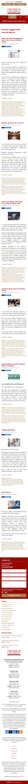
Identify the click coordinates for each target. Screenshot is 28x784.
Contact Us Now (14, 595)
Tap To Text (20, 4)
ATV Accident (7, 101)
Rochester (8, 114)
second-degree (16, 114)
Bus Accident (6, 619)
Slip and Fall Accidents (8, 610)
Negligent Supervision (6, 181)
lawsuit (4, 252)
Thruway (8, 115)
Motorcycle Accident (14, 104)
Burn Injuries (6, 492)
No (7, 592)
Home (4, 17)
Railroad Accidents (15, 106)
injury (20, 111)
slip (20, 114)
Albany (6, 108)
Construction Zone (14, 102)
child (8, 109)
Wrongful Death (23, 543)
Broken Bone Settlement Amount (10, 640)
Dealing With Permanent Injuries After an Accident (13, 365)
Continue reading (7, 98)
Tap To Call (7, 4)
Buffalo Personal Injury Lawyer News (14, 11)
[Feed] (20, 731)
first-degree (16, 111)
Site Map (14, 753)
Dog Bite (19, 102)
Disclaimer (14, 748)
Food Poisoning (5, 180)
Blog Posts (14, 758)
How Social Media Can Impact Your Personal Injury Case (12, 202)
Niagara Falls (14, 112)
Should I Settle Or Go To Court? (13, 123)
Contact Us (14, 755)
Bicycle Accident (14, 101)
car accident (4, 109)
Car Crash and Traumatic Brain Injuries (12, 636)
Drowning (24, 102)
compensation (12, 109)
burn (24, 108)
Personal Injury (18, 105)
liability (3, 112)
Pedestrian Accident (10, 105)
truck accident (17, 115)
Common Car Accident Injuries (9, 645)
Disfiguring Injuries (8, 430)
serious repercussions (11, 250)
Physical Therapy (18, 113)
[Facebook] (7, 731)
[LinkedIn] (14, 731)
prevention (4, 114)
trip (13, 115)
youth (23, 115)
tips (11, 115)
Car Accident (7, 102)
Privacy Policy (14, 751)
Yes (4, 592)
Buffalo (21, 108)
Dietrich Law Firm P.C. (18, 776)
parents (7, 113)
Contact (12, 17)
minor (11, 112)
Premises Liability (5, 182)
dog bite (16, 109)
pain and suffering (15, 419)
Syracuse (23, 114)
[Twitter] (10, 731)
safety (12, 114)
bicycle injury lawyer (16, 108)
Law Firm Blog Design (14, 782)
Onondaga (20, 112)
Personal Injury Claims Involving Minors (13, 289)
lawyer (22, 111)
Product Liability (8, 106)
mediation (7, 112)
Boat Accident (20, 101)
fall (10, 111)
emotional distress (5, 111)
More (20, 17)
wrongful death (23, 193)
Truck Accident (9, 107)
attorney (9, 108)
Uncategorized (16, 107)
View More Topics (6, 629)
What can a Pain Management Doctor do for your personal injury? (12, 40)
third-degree (4, 115)
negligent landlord (13, 159)
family (12, 111)
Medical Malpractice (5, 104)
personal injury (12, 113)
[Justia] (17, 731)
